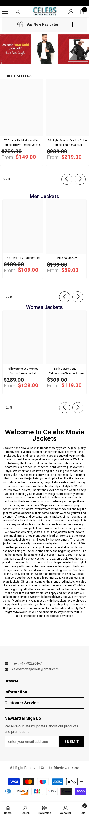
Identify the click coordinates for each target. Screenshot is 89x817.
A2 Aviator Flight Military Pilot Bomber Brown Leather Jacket (22, 143)
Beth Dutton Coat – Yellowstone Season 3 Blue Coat (66, 371)
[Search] (18, 12)
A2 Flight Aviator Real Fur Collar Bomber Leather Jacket (67, 143)
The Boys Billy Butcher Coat (22, 257)
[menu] (5, 11)
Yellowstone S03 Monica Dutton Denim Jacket (22, 371)
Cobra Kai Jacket (66, 258)
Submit (71, 742)
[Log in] (70, 11)
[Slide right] (80, 179)
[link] (38, 24)
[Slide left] (66, 179)
